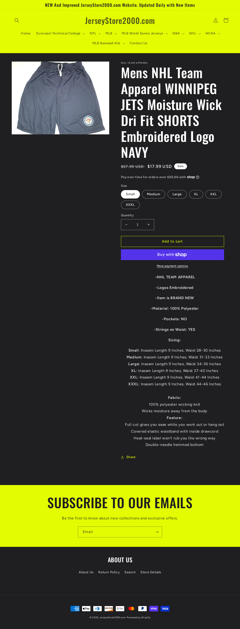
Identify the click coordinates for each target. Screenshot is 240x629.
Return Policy (109, 572)
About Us (86, 572)
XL (196, 194)
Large (177, 194)
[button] (17, 20)
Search (130, 572)
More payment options (172, 266)
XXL (213, 194)
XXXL (130, 205)
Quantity (127, 215)
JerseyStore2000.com (113, 617)
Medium (153, 194)
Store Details (150, 572)
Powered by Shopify (139, 617)
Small (130, 194)
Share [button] (131, 457)
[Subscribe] (157, 531)
